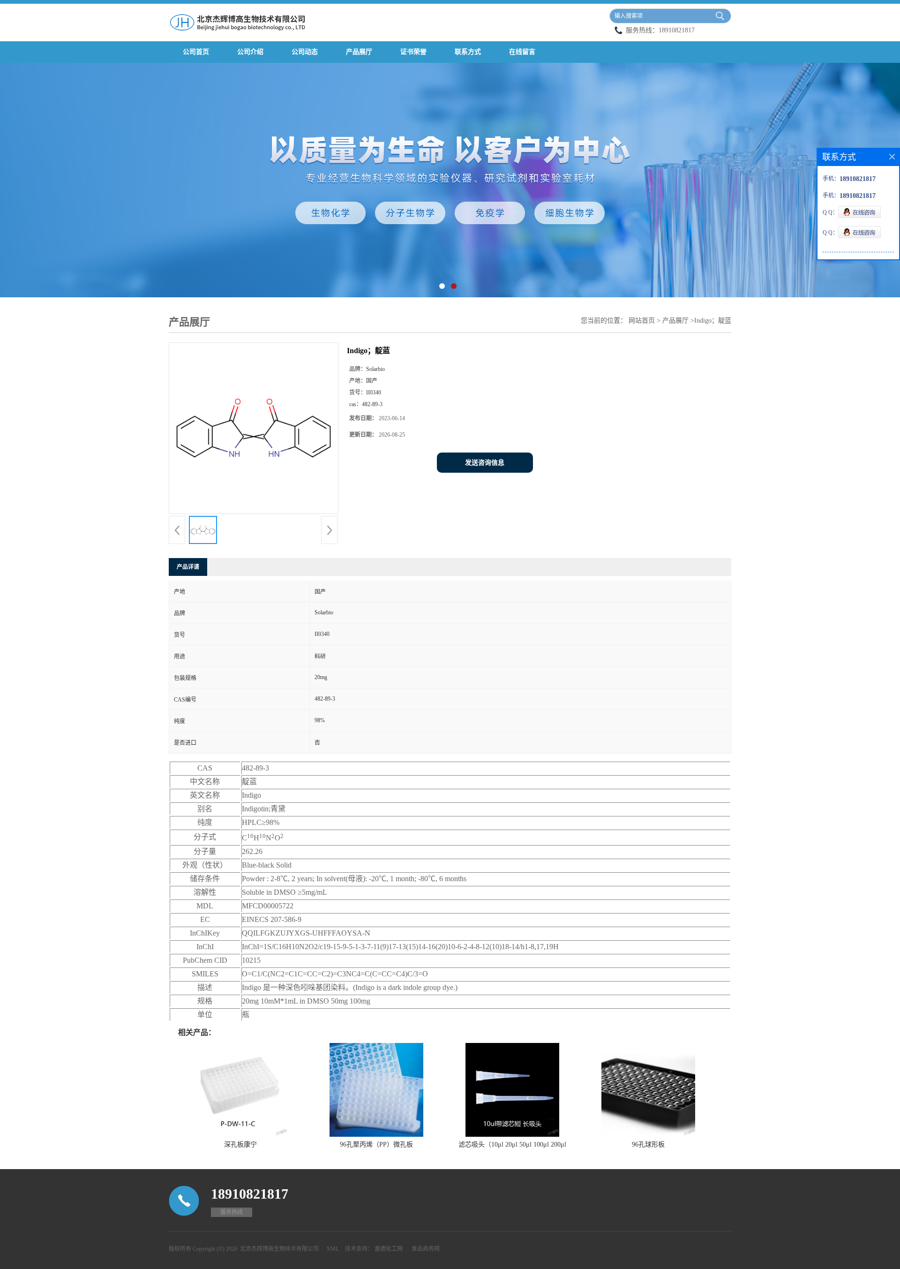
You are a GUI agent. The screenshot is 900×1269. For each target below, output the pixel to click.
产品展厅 (359, 51)
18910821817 (677, 30)
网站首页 (642, 320)
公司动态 (305, 51)
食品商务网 (426, 1249)
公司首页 (196, 51)
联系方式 (468, 51)
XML (332, 1249)
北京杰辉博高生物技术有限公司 (279, 1249)
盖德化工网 (389, 1249)
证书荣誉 (413, 51)
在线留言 (522, 51)
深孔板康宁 (240, 1144)
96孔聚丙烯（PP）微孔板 (376, 1144)
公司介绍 (250, 51)
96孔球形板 (648, 1144)
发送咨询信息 (484, 462)
